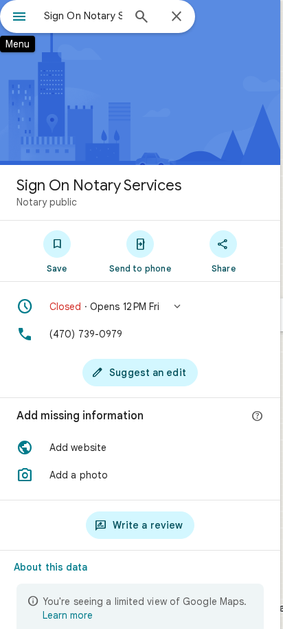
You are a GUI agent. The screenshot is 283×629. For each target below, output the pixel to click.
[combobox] (83, 16)
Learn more (68, 615)
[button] (140, 306)
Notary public (46, 202)
